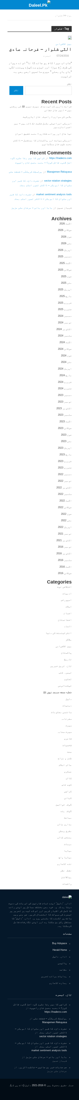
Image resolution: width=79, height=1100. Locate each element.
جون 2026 (66, 236)
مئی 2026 (66, 243)
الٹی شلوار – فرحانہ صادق (40, 49)
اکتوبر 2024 (64, 329)
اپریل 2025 (65, 289)
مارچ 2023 (65, 454)
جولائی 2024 (65, 348)
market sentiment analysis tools (54, 194)
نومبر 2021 (65, 533)
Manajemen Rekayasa (59, 171)
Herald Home (60, 949)
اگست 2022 (65, 500)
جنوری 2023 (65, 467)
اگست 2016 (65, 566)
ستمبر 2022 (65, 494)
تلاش (69, 84)
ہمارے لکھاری (58, 983)
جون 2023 (66, 434)
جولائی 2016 (65, 573)
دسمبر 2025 (65, 256)
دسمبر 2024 (65, 315)
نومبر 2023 (65, 401)
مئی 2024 (66, 362)
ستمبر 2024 (65, 335)
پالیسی (62, 963)
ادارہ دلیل (59, 956)
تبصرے (47, 55)
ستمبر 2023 (65, 414)
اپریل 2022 (65, 527)
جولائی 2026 (65, 230)
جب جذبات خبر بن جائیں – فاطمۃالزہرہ (42, 1067)
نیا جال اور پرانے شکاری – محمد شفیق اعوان (43, 133)
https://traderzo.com (60, 158)
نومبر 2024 (65, 322)
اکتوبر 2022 (64, 487)
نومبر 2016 (65, 546)
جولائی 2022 (65, 507)
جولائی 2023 (65, 428)
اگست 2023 (65, 421)
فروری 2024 (65, 382)
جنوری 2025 (65, 309)
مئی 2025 (66, 282)
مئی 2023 (66, 441)
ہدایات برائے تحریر (54, 976)
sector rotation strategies (58, 180)
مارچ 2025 (65, 296)
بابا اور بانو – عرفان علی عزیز (32, 207)
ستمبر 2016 (65, 560)
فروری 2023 (65, 461)
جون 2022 (66, 513)
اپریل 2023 (65, 447)
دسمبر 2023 (65, 395)
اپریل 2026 (65, 250)
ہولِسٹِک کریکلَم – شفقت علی (25, 171)
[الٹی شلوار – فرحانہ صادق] (70, 37)
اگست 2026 (65, 223)
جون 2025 (66, 276)
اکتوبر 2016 (64, 553)
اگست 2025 (65, 263)
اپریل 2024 (65, 368)
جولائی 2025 (65, 269)
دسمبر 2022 (65, 474)
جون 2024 (66, 355)
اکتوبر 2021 (64, 540)
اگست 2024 (65, 342)
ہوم (69, 15)
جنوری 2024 (65, 388)
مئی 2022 (66, 520)
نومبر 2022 (65, 480)
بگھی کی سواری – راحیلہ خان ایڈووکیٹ (47, 116)
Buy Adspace (59, 943)
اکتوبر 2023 (64, 408)
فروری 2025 (65, 302)
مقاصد (63, 969)
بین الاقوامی (64, 44)
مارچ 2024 (65, 375)
